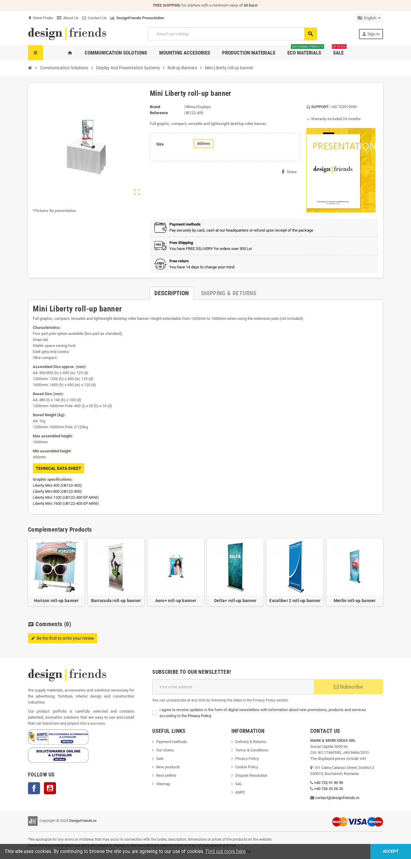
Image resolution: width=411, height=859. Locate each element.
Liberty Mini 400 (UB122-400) (57, 485)
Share (292, 172)
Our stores (165, 750)
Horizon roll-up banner (56, 600)
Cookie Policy (246, 767)
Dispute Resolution (251, 775)
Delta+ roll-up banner (235, 600)
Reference (159, 113)
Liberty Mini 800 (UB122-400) (57, 491)
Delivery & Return (249, 741)
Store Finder (40, 18)
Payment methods (171, 741)
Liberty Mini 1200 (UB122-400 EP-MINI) (66, 497)
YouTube (50, 788)
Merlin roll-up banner (355, 600)
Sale (160, 758)
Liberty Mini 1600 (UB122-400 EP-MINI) (66, 503)
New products (168, 767)
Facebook (34, 788)
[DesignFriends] (67, 33)
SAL (238, 784)
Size (160, 144)
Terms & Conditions (251, 750)
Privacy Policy (199, 716)
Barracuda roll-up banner (116, 600)
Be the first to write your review (62, 638)
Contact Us (96, 18)
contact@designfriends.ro (337, 797)
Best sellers (166, 775)
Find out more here (225, 851)
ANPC (240, 792)
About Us (70, 18)
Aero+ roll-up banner (175, 600)
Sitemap (163, 784)
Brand (155, 107)
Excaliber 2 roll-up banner (294, 600)
